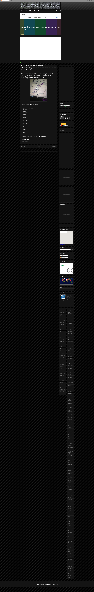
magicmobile (70, 419)
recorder (69, 564)
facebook (65, 10)
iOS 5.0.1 (69, 363)
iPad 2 (69, 527)
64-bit (69, 431)
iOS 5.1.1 (69, 525)
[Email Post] (39, 136)
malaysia (69, 368)
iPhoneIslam (70, 532)
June (60, 331)
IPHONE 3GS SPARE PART (70, 317)
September (61, 314)
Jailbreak (69, 326)
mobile (69, 553)
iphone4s (69, 544)
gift (68, 516)
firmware (69, 403)
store (69, 570)
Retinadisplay (70, 477)
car (68, 502)
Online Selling (70, 473)
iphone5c (69, 415)
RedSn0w (69, 391)
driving (69, 511)
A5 (68, 436)
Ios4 (68, 360)
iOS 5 (69, 521)
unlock (69, 577)
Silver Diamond (70, 486)
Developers (70, 447)
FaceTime (69, 457)
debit (68, 510)
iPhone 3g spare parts (70, 313)
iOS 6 (69, 405)
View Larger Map (62, 244)
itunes (69, 547)
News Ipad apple (69, 467)
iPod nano (69, 537)
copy (68, 506)
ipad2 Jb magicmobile (70, 411)
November (61, 318)
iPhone (69, 337)
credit (69, 508)
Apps (69, 339)
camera (69, 501)
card (68, 504)
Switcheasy (70, 395)
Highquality (70, 358)
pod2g (69, 370)
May (60, 329)
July (60, 333)
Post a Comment (25, 141)
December (61, 320)
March (61, 344)
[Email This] (41, 136)
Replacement (48, 10)
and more (69, 495)
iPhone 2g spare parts (70, 320)
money (69, 554)
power (69, 561)
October (61, 339)
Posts (62, 255)
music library (70, 556)
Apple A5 (69, 443)
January (61, 322)
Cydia (69, 445)
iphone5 (69, 414)
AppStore (69, 343)
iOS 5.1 (69, 523)
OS (68, 350)
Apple (69, 310)
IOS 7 (69, 380)
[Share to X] (43, 136)
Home (22, 10)
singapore (69, 566)
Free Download (69, 377)
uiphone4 (69, 575)
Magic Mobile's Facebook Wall (66, 304)
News (69, 329)
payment (69, 559)
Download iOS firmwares (38, 10)
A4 (68, 434)
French (69, 458)
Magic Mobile (63, 294)
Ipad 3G (69, 462)
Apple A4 (69, 441)
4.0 (68, 354)
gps (68, 518)
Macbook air (70, 464)
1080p (69, 425)
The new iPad (70, 489)
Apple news (70, 323)
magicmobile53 (70, 365)
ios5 (68, 539)
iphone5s (69, 417)
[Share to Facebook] (44, 136)
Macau (69, 385)
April (60, 310)
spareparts (69, 568)
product (69, 422)
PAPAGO (69, 387)
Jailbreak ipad (70, 382)
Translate (67, 106)
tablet (69, 573)
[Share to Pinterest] (45, 136)
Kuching (69, 348)
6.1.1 (69, 429)
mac (68, 549)
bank (68, 497)
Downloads (70, 455)
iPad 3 (69, 528)
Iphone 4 (69, 331)
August (61, 312)
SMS (68, 480)
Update (69, 492)
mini (68, 551)
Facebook (69, 356)
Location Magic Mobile (57, 10)
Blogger (57, 584)
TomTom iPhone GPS (70, 400)
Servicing (69, 482)
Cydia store (70, 341)
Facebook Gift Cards (68, 295)
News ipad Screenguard (70, 470)
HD (68, 460)
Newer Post (23, 146)
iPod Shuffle (70, 535)
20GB (69, 427)
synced (69, 571)
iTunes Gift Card (29, 10)
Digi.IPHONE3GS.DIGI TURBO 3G (70, 452)
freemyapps (70, 513)
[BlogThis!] (42, 136)
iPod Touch (70, 346)
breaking (69, 499)
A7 (68, 438)
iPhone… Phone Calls (70, 407)
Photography (70, 388)
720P (69, 432)
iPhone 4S (69, 530)
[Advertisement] (64, 83)
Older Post (54, 146)
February (61, 324)
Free (68, 374)
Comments (63, 257)
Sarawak (69, 393)
